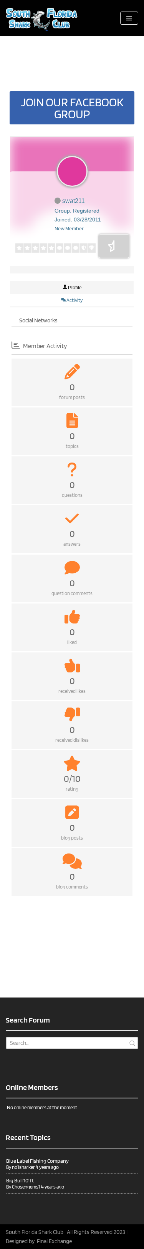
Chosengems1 (26, 1187)
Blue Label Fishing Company (37, 1161)
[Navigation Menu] (129, 18)
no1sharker (23, 1167)
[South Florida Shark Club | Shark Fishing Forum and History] (44, 18)
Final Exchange (54, 1241)
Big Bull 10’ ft (20, 1180)
